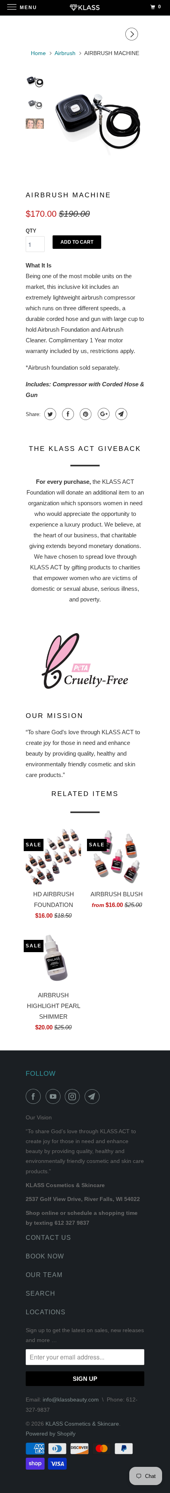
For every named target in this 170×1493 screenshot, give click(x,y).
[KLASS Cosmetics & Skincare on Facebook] (35, 1096)
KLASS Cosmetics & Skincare (82, 1423)
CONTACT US (48, 1237)
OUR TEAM (44, 1275)
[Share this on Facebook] (67, 414)
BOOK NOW (45, 1256)
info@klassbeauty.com (71, 1399)
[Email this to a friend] (120, 414)
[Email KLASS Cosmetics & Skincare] (94, 1096)
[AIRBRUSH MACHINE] (96, 120)
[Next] (132, 34)
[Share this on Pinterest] (85, 414)
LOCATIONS (46, 1312)
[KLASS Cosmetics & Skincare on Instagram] (74, 1096)
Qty (31, 231)
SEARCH (40, 1293)
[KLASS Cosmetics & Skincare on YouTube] (54, 1096)
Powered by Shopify (51, 1433)
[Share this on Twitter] (49, 414)
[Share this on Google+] (103, 414)
